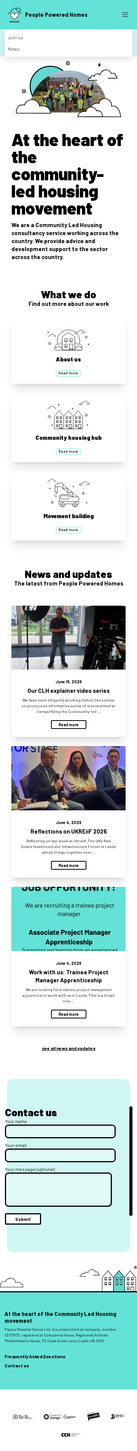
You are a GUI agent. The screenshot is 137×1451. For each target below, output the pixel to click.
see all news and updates (69, 1048)
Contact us (17, 1365)
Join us (15, 37)
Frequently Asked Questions (35, 1356)
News (14, 48)
